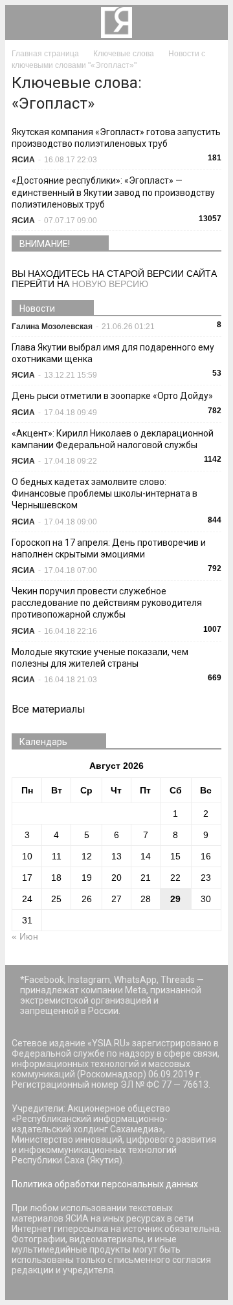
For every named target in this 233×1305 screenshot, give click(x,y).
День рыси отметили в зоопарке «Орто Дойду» (112, 396)
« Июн (25, 936)
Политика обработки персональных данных (105, 1184)
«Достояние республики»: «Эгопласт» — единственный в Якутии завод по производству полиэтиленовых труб (113, 192)
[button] (210, 22)
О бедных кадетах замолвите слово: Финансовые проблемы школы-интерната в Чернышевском (104, 493)
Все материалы (48, 709)
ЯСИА (23, 159)
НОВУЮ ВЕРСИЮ (110, 284)
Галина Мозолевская (52, 326)
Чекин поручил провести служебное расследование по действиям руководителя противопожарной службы (107, 603)
